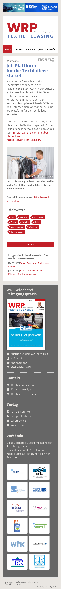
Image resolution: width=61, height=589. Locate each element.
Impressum (18, 425)
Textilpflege (38, 217)
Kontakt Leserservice (24, 394)
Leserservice (18, 420)
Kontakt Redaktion (22, 385)
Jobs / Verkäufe (47, 49)
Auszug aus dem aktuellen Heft (29, 354)
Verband (23, 217)
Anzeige (25, 222)
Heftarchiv (17, 358)
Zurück (30, 244)
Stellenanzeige (17, 227)
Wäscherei (33, 227)
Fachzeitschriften (21, 411)
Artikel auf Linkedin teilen (46, 61)
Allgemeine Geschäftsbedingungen (21, 583)
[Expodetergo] (30, 11)
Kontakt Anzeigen (22, 389)
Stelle (37, 222)
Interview (18, 49)
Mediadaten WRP (21, 367)
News (8, 49)
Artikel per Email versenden (49, 61)
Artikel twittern (43, 61)
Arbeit (13, 222)
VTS (12, 217)
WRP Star (31, 49)
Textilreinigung (17, 232)
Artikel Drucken (52, 61)
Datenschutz (21, 582)
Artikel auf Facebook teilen (39, 61)
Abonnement (19, 363)
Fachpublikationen (22, 416)
